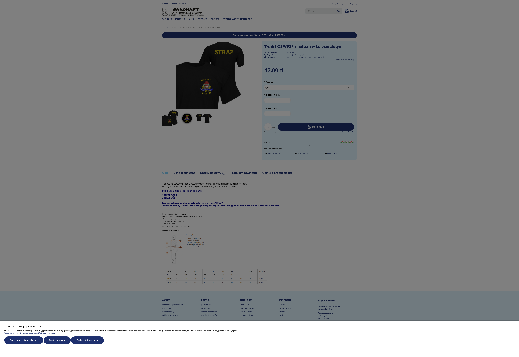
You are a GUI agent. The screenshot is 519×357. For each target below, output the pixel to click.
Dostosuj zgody (57, 340)
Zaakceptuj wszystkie (87, 340)
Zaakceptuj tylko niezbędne (24, 340)
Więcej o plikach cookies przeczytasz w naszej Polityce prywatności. (29, 333)
